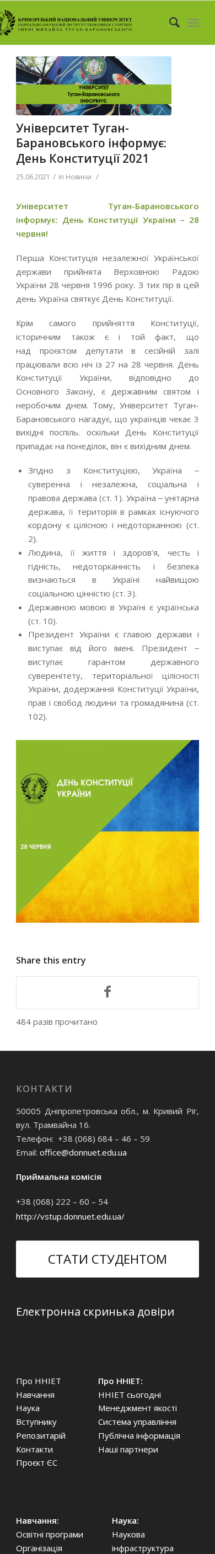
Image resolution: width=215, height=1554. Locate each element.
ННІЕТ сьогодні (129, 1394)
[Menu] (193, 22)
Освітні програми (49, 1534)
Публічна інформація (139, 1435)
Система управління (137, 1421)
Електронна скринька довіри (95, 1311)
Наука (28, 1407)
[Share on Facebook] (107, 993)
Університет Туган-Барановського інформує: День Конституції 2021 (91, 143)
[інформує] (93, 85)
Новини (79, 177)
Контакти (34, 1449)
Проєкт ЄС (36, 1462)
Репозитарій (41, 1435)
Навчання (35, 1394)
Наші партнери (128, 1449)
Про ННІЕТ (38, 1380)
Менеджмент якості (137, 1407)
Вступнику (36, 1421)
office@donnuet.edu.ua (83, 1152)
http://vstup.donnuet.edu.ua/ (70, 1216)
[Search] (169, 23)
